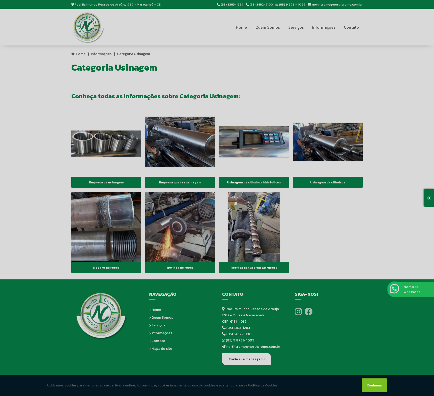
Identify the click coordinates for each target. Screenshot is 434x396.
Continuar (374, 385)
